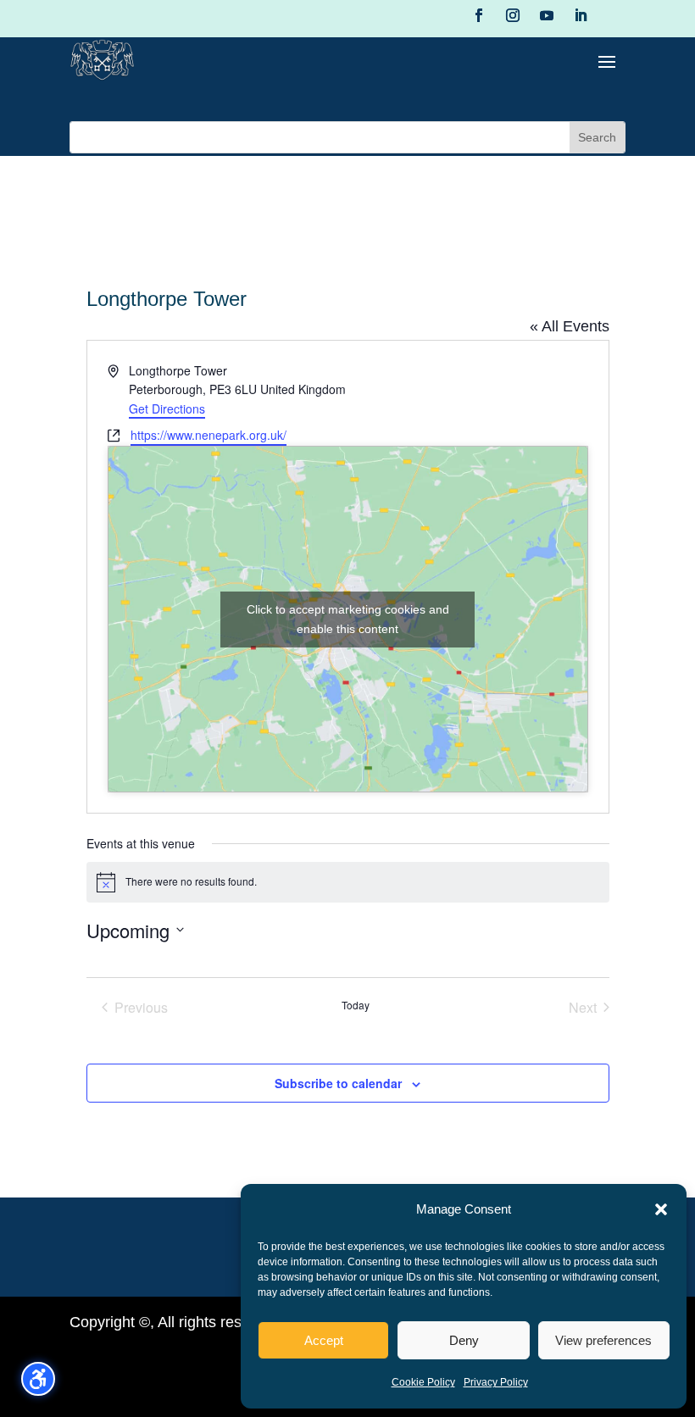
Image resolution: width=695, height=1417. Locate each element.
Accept (323, 1340)
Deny (464, 1340)
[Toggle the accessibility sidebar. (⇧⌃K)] (38, 1379)
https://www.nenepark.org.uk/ (208, 434)
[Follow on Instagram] (512, 15)
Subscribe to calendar (338, 1083)
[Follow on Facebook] (478, 15)
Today (356, 1005)
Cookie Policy (423, 1382)
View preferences (603, 1340)
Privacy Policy (496, 1382)
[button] (661, 1209)
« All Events (569, 326)
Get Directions (167, 408)
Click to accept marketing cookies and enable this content (348, 619)
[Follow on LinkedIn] (580, 15)
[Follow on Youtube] (546, 15)
